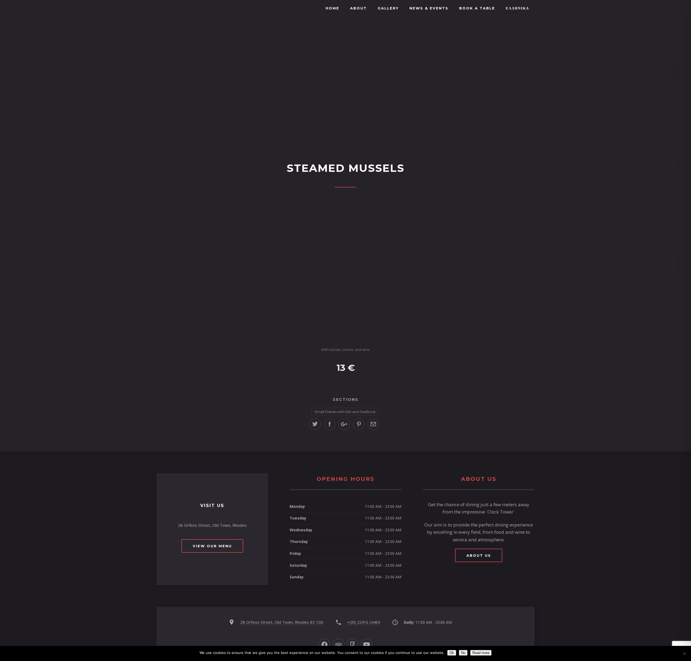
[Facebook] (324, 644)
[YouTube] (366, 644)
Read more (480, 653)
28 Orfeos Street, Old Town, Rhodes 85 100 (281, 622)
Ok (451, 653)
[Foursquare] (352, 644)
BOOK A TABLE (477, 8)
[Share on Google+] (344, 424)
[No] (684, 653)
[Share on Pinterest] (359, 424)
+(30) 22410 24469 (363, 622)
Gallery (388, 8)
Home (332, 8)
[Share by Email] (373, 424)
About (358, 8)
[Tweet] (315, 424)
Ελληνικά (517, 8)
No (463, 653)
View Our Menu (212, 546)
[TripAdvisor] (338, 644)
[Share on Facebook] (330, 424)
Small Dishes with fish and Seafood (344, 412)
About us (478, 555)
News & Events (428, 8)
